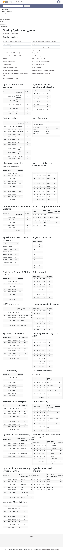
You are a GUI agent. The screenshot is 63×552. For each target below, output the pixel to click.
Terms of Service (46, 549)
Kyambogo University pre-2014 (41, 61)
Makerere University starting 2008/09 (43, 47)
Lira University (7, 64)
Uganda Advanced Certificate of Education (44, 41)
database (20, 1)
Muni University (36, 67)
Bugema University (37, 53)
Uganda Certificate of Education (12, 41)
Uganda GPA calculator (11, 33)
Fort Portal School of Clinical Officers (13, 56)
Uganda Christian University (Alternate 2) (44, 70)
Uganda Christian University (11, 70)
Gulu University (36, 56)
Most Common (36, 44)
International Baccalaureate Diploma (13, 50)
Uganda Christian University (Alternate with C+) (15, 74)
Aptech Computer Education (40, 50)
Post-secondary (7, 44)
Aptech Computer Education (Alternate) (14, 53)
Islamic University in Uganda (40, 59)
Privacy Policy (55, 549)
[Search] (27, 6)
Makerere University (8, 47)
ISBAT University (7, 59)
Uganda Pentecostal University (41, 73)
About (31, 536)
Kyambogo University (9, 61)
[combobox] (13, 6)
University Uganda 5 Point (10, 78)
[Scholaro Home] (8, 2)
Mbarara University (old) (10, 67)
